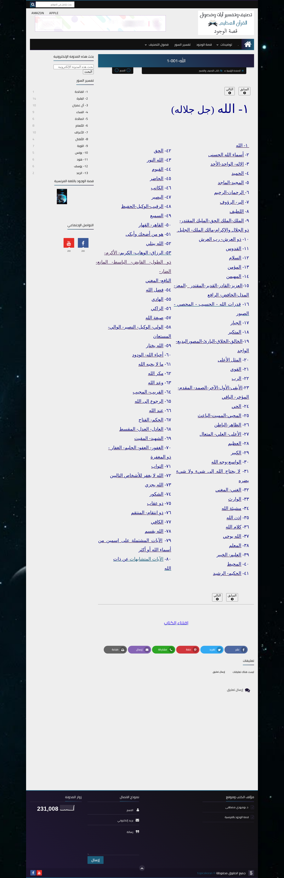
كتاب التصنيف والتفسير (209, 70)
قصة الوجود (204, 44)
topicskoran (205, 873)
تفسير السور (182, 44)
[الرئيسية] (247, 44)
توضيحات (226, 44)
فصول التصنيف (158, 44)
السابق (244, 89)
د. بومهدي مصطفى (237, 807)
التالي (229, 89)
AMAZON (37, 13)
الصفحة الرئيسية (234, 70)
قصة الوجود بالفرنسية (237, 817)
